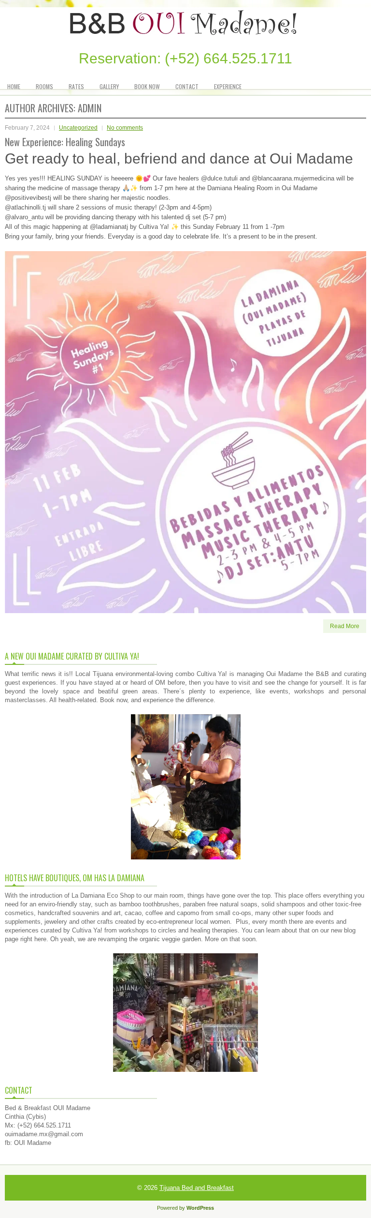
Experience (228, 86)
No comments (125, 127)
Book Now (147, 86)
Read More (344, 626)
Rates (76, 86)
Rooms (44, 86)
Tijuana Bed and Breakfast (196, 1187)
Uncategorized (78, 127)
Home (13, 86)
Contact (187, 86)
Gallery (109, 86)
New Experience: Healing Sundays (65, 142)
